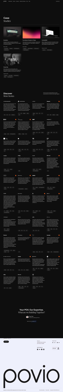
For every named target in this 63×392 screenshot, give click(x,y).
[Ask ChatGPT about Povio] (37, 349)
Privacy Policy (47, 390)
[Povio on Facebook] (52, 342)
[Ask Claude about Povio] (43, 349)
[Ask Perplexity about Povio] (41, 349)
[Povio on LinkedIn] (57, 342)
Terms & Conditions (42, 390)
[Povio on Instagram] (54, 342)
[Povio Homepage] (5, 1)
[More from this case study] (12, 39)
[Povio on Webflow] (59, 342)
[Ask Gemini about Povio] (39, 349)
